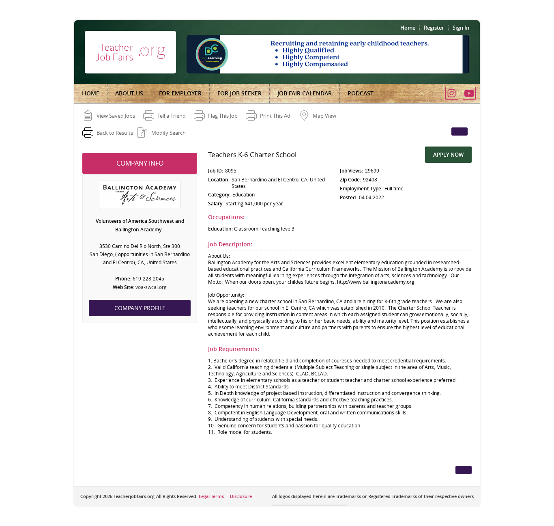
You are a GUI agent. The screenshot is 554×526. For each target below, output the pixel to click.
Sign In (461, 27)
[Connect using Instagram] (451, 93)
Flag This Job (223, 115)
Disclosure (241, 496)
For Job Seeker (239, 93)
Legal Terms (211, 496)
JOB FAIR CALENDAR (304, 93)
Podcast (361, 93)
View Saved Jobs (116, 115)
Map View (324, 115)
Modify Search (168, 132)
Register (434, 27)
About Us (129, 93)
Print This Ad (275, 115)
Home (407, 27)
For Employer (180, 93)
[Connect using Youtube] (469, 93)
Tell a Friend (171, 115)
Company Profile (139, 308)
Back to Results (115, 132)
